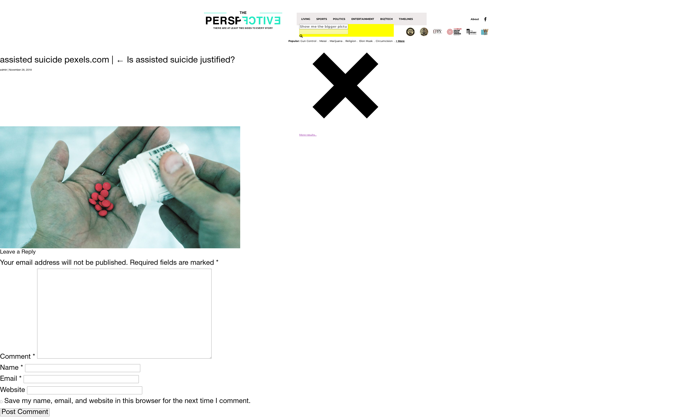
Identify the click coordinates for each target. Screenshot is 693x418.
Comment (17, 357)
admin (3, 70)
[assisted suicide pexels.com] (120, 187)
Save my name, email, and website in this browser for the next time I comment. (127, 401)
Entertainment (362, 19)
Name (11, 368)
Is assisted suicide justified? (175, 60)
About (475, 19)
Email (11, 379)
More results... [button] (308, 134)
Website (12, 390)
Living (305, 19)
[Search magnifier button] (301, 36)
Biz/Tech (386, 19)
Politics (339, 19)
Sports (321, 19)
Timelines (406, 19)
